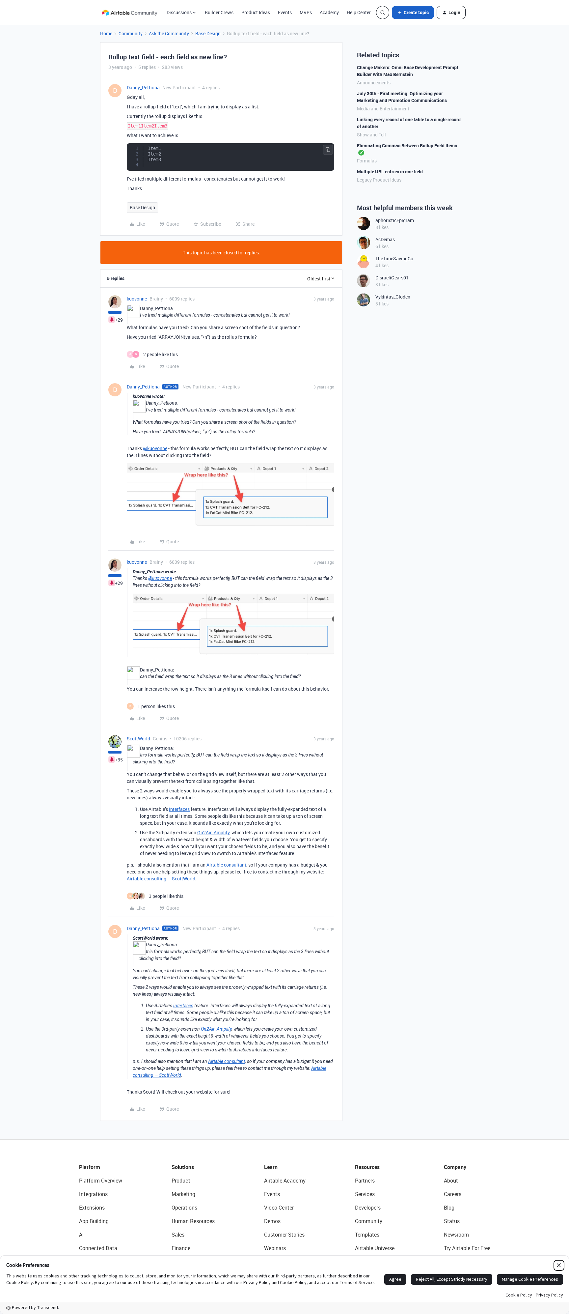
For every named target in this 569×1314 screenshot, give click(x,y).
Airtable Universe (374, 1248)
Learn (271, 1167)
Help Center (359, 12)
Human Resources (193, 1221)
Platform (89, 1167)
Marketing (183, 1194)
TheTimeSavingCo (394, 258)
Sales (178, 1234)
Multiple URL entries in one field (390, 171)
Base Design (208, 33)
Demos (272, 1221)
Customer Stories (284, 1234)
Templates (367, 1234)
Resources (367, 1167)
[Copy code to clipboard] (328, 150)
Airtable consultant (226, 865)
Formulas (367, 160)
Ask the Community (169, 33)
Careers (452, 1194)
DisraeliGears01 (392, 277)
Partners (365, 1180)
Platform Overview (100, 1180)
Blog (449, 1207)
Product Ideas (255, 12)
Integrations (93, 1194)
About (451, 1180)
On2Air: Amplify (213, 832)
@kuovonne (155, 448)
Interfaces (179, 809)
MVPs (306, 12)
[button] (413, 12)
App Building (94, 1221)
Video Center (279, 1207)
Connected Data (98, 1248)
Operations (184, 1207)
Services (365, 1194)
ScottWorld (138, 738)
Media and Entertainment (383, 108)
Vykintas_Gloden (392, 297)
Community (131, 33)
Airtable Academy (285, 1180)
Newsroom (456, 1234)
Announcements (374, 82)
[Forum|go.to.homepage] (129, 12)
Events (285, 12)
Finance (181, 1248)
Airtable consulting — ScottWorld (161, 878)
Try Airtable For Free (467, 1248)
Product (181, 1180)
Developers (368, 1207)
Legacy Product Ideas (379, 180)
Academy (329, 12)
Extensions (92, 1207)
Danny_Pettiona (143, 87)
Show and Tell (371, 134)
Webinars (275, 1248)
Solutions (183, 1167)
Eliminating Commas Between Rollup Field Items (407, 145)
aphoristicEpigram (394, 220)
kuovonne (137, 299)
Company (455, 1167)
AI (81, 1234)
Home (106, 33)
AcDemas (385, 239)
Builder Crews (219, 12)
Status (452, 1221)
